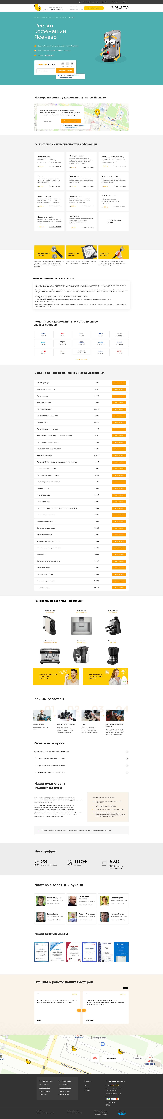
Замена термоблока (45, 574)
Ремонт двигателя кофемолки (49, 449)
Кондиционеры (43, 1084)
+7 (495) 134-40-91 (119, 7)
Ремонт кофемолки (44, 455)
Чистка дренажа (43, 495)
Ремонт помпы (42, 396)
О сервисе (115, 2)
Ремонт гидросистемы (46, 389)
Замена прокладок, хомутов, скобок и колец (54, 435)
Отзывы (125, 2)
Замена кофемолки (44, 409)
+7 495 (112, 1085)
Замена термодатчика (46, 515)
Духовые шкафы (44, 1091)
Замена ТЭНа (42, 422)
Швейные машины (64, 1091)
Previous (79, 1010)
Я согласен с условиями (69, 76)
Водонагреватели (64, 1094)
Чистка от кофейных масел (47, 468)
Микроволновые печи (45, 1081)
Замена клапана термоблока (48, 561)
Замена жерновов (44, 402)
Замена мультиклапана (46, 521)
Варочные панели (44, 1088)
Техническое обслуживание (48, 541)
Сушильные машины (65, 1088)
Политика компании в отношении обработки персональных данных (101, 1112)
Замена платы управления (47, 416)
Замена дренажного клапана (48, 442)
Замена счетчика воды (46, 528)
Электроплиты (63, 1084)
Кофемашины (43, 1094)
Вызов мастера (119, 382)
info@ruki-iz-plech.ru (111, 1090)
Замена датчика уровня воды (48, 475)
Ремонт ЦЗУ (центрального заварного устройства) (57, 462)
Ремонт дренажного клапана (48, 482)
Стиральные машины (65, 1081)
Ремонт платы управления (47, 429)
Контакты (104, 2)
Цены (85, 1085)
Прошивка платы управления (49, 548)
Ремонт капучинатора (46, 581)
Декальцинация (43, 383)
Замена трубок (43, 488)
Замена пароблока (44, 534)
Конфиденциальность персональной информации (74, 1111)
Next (84, 1010)
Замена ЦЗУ (41, 554)
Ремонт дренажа (43, 501)
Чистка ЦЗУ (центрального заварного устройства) (57, 508)
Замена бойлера (43, 567)
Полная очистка (43, 587)
